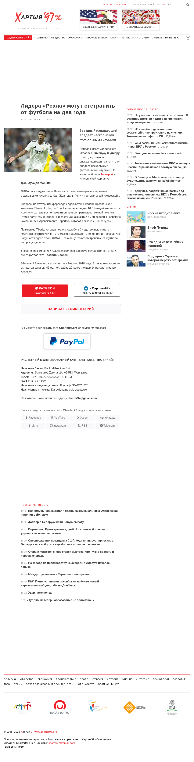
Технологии (161, 679)
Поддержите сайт (45, 290)
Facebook (35, 417)
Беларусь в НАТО (109, 684)
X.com (84, 417)
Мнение (157, 37)
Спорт (114, 37)
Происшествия (97, 37)
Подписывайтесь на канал (97, 290)
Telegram (109, 425)
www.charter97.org (45, 731)
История (143, 37)
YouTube (59, 417)
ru (164, 5)
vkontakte (109, 417)
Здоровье (179, 679)
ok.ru (35, 425)
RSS (84, 425)
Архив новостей (144, 5)
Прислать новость (115, 5)
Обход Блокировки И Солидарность (49, 684)
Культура (128, 37)
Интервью (172, 37)
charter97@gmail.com (61, 742)
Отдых (18, 684)
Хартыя (38, 17)
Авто (7, 684)
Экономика (76, 37)
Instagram (59, 425)
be (158, 5)
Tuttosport (107, 174)
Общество (58, 37)
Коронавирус (86, 684)
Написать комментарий (71, 309)
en (169, 5)
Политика (41, 37)
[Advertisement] (62, 72)
